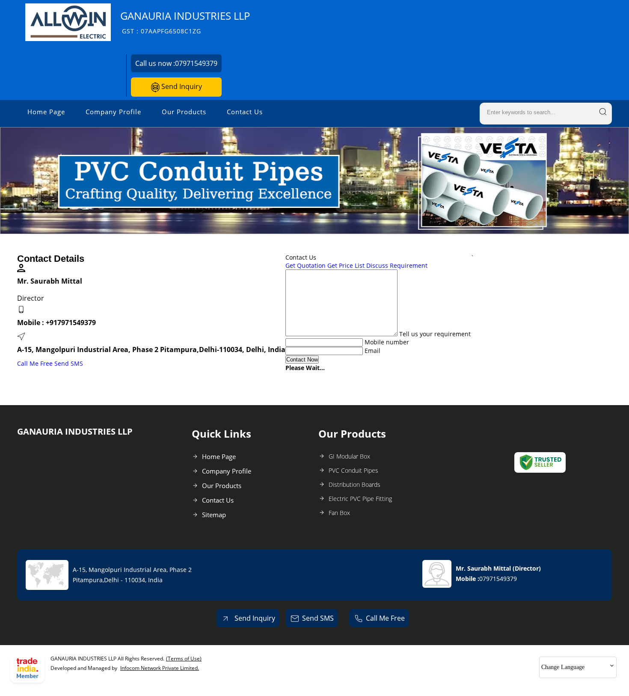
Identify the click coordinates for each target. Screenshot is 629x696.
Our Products (184, 111)
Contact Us (245, 111)
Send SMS (68, 363)
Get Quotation (305, 265)
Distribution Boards (354, 484)
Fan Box (339, 513)
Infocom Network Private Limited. (159, 668)
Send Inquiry (181, 86)
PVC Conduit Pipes (353, 470)
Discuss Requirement (396, 265)
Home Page (46, 111)
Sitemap (214, 514)
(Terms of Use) (184, 658)
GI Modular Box (349, 456)
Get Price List (346, 265)
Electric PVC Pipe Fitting (360, 499)
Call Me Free (35, 363)
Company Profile (113, 111)
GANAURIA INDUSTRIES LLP (185, 22)
